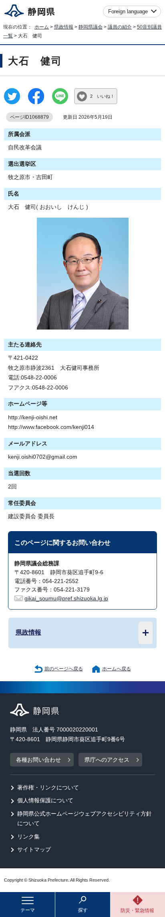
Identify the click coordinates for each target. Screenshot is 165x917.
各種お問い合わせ (38, 760)
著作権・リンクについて (48, 788)
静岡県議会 (90, 27)
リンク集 (28, 837)
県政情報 (63, 27)
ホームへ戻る (116, 669)
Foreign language (128, 11)
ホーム (41, 27)
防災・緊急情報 (137, 910)
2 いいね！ (102, 96)
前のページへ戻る (63, 669)
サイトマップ (34, 850)
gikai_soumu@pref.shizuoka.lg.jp (66, 599)
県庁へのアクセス (107, 760)
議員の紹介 (120, 27)
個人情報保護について (45, 800)
